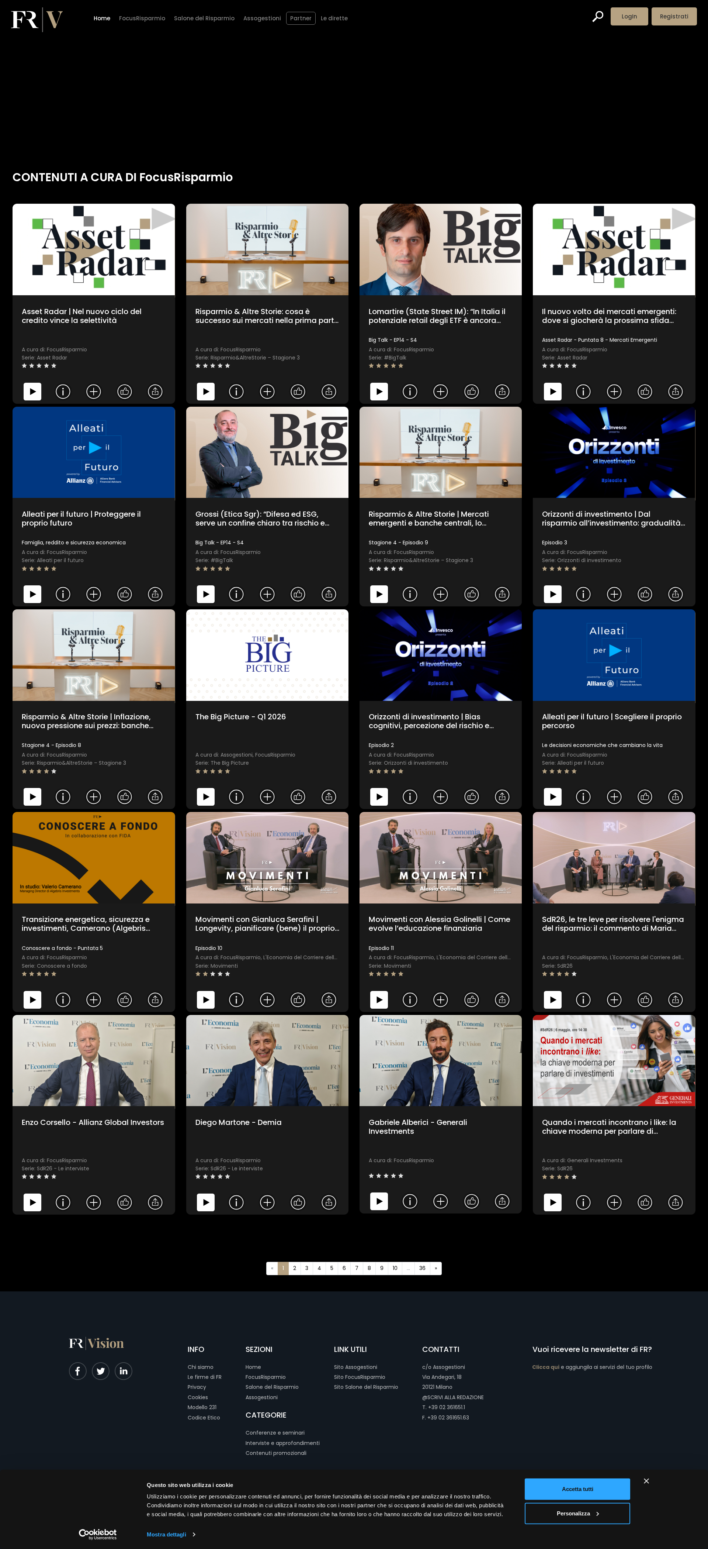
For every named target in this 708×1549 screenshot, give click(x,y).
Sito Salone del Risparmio (366, 1387)
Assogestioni (262, 1397)
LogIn (629, 16)
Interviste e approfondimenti (283, 1443)
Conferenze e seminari (275, 1432)
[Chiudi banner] (646, 1481)
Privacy (197, 1387)
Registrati (674, 16)
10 (395, 1268)
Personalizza (573, 1513)
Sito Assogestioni (355, 1367)
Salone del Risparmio (272, 1387)
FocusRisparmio (266, 1377)
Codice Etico (204, 1417)
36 (422, 1268)
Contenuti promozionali (276, 1453)
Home (253, 1367)
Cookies (198, 1397)
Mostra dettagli (166, 1534)
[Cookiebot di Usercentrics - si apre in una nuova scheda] (98, 1534)
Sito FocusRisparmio (359, 1377)
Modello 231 (202, 1407)
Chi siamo (201, 1367)
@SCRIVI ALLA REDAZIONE (453, 1397)
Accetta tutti (577, 1489)
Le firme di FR (205, 1377)
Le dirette (334, 18)
